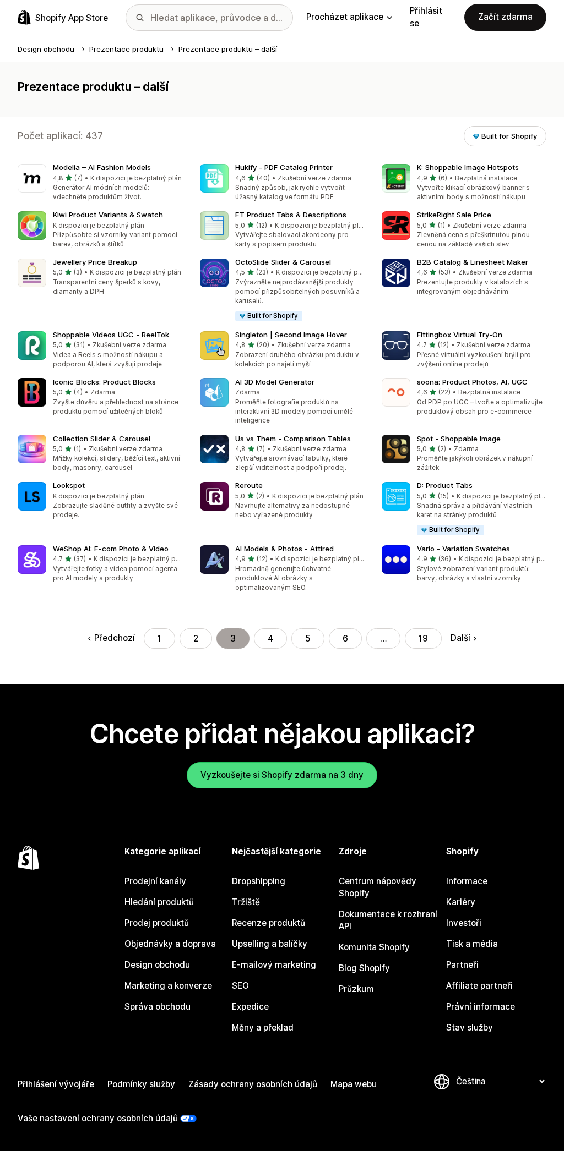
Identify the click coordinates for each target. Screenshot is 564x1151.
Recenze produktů (268, 923)
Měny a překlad (263, 1027)
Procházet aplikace (344, 17)
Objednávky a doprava (170, 944)
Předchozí (114, 638)
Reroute (249, 485)
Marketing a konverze (168, 985)
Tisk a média (472, 944)
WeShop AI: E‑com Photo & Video (111, 548)
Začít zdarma (505, 17)
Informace (466, 881)
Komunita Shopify (374, 947)
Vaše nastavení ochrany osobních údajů (98, 1118)
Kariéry (460, 902)
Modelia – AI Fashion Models (102, 167)
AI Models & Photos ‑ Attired (284, 548)
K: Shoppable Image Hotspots (468, 167)
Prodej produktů (156, 923)
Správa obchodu (157, 1006)
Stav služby (469, 1027)
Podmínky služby (141, 1084)
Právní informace (480, 1006)
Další (460, 638)
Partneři (462, 965)
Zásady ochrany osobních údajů (252, 1084)
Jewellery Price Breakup (95, 261)
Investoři (463, 923)
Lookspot (69, 485)
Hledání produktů (159, 902)
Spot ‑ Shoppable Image (459, 438)
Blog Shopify (364, 968)
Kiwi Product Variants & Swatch (108, 214)
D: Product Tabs (445, 485)
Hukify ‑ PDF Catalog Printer (284, 167)
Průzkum (356, 989)
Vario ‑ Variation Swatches (463, 548)
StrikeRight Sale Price (454, 214)
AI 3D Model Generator (274, 381)
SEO (240, 985)
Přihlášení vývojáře (56, 1084)
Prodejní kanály (155, 881)
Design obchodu (157, 965)
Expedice (250, 1006)
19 (423, 638)
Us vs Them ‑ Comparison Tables (293, 438)
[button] (100, 183)
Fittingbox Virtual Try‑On (459, 334)
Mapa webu (353, 1084)
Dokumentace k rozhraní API (388, 920)
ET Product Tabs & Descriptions (290, 214)
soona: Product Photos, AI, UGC (472, 381)
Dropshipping (258, 881)
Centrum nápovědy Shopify (377, 887)
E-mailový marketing (274, 965)
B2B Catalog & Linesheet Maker (472, 261)
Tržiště (246, 902)
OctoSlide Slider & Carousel (283, 261)
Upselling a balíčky (269, 944)
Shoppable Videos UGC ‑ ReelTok (111, 334)
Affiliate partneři (479, 985)
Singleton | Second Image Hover (291, 334)
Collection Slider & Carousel (101, 438)
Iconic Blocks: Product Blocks (104, 381)
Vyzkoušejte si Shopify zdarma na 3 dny (282, 775)
